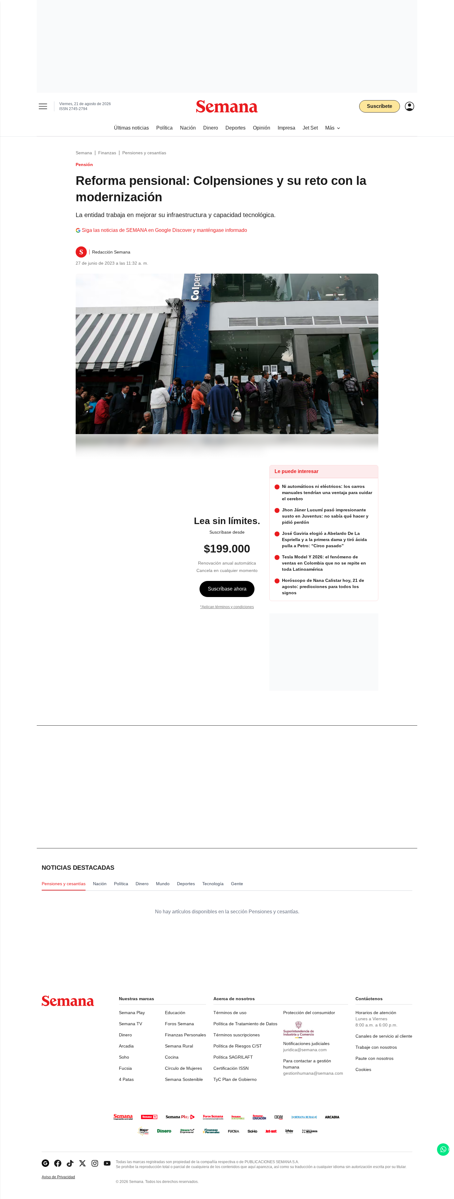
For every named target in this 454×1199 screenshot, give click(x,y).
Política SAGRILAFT (233, 1057)
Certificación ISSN (231, 1068)
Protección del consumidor (309, 1012)
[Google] (45, 1163)
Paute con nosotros (374, 1058)
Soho (124, 1057)
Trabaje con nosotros (376, 1047)
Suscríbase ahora (227, 588)
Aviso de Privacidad (65, 1177)
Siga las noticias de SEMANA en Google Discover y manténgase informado (164, 230)
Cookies (363, 1069)
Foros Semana (179, 1023)
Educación (175, 1012)
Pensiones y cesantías (144, 152)
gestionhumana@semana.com (313, 1073)
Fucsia (125, 1068)
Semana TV (130, 1023)
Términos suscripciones (236, 1034)
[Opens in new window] (57, 1163)
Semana (84, 152)
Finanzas (107, 152)
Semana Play (132, 1012)
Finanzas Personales (185, 1034)
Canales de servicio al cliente (383, 1036)
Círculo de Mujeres (183, 1068)
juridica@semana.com (305, 1049)
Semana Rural (179, 1045)
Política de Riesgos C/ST (237, 1045)
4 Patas (126, 1079)
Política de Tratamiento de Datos (245, 1023)
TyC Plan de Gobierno (235, 1079)
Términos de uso (229, 1012)
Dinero (125, 1034)
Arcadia (126, 1045)
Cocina (172, 1057)
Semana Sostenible (184, 1079)
